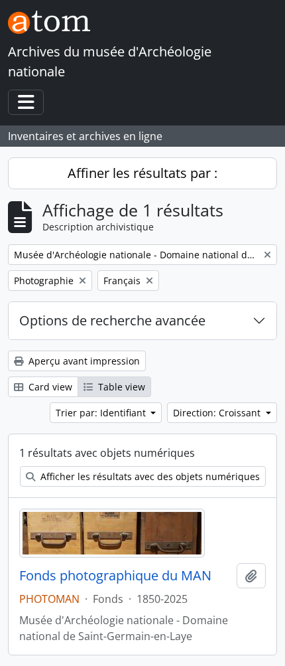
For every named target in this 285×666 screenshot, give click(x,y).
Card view (49, 386)
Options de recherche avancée (112, 320)
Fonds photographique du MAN (115, 576)
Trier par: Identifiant (102, 412)
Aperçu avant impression (83, 361)
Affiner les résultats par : (142, 173)
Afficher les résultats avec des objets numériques (149, 476)
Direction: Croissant (218, 412)
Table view (120, 386)
